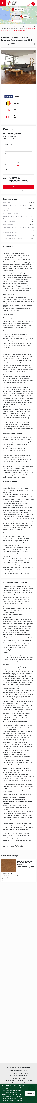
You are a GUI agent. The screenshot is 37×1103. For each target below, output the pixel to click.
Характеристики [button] (10, 199)
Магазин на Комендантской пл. (18, 1073)
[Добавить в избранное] (31, 44)
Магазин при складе (18, 1078)
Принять (30, 1093)
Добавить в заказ (18, 187)
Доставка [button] (7, 246)
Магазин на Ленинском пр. (18, 1075)
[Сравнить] (34, 44)
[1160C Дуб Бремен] (9, 865)
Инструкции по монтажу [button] (13, 582)
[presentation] (30, 856)
